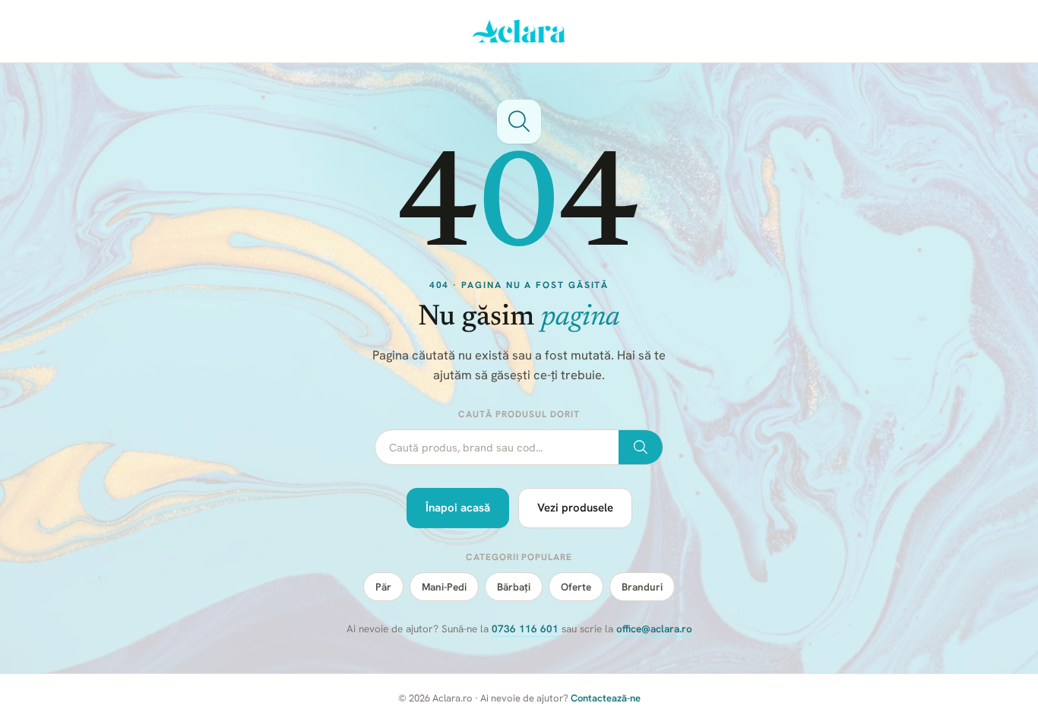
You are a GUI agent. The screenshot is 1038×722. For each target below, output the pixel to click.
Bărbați (513, 587)
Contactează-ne (606, 698)
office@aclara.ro (654, 628)
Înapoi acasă (458, 507)
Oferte (576, 587)
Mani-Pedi (444, 587)
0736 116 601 (525, 628)
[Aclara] (519, 31)
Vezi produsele (575, 507)
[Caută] (641, 447)
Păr (383, 587)
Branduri (642, 587)
